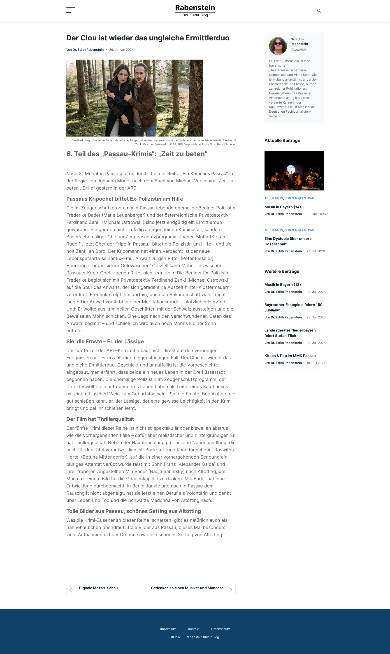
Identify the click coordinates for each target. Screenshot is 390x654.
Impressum (168, 629)
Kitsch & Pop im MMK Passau (290, 355)
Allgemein (274, 198)
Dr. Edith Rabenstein (88, 49)
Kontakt (194, 629)
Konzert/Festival (300, 198)
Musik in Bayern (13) (283, 284)
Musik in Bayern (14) (283, 207)
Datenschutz (220, 629)
